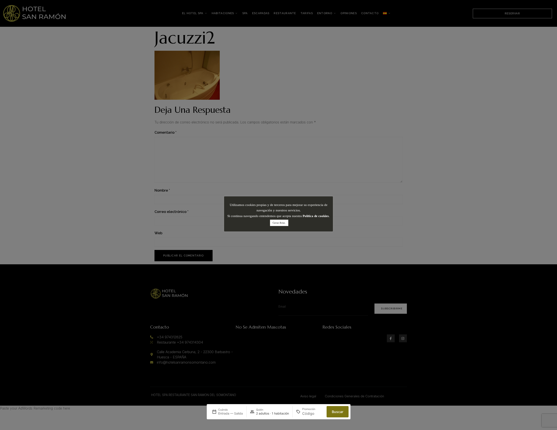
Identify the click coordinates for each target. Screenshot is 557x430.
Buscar (337, 412)
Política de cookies (316, 216)
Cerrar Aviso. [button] (279, 222)
